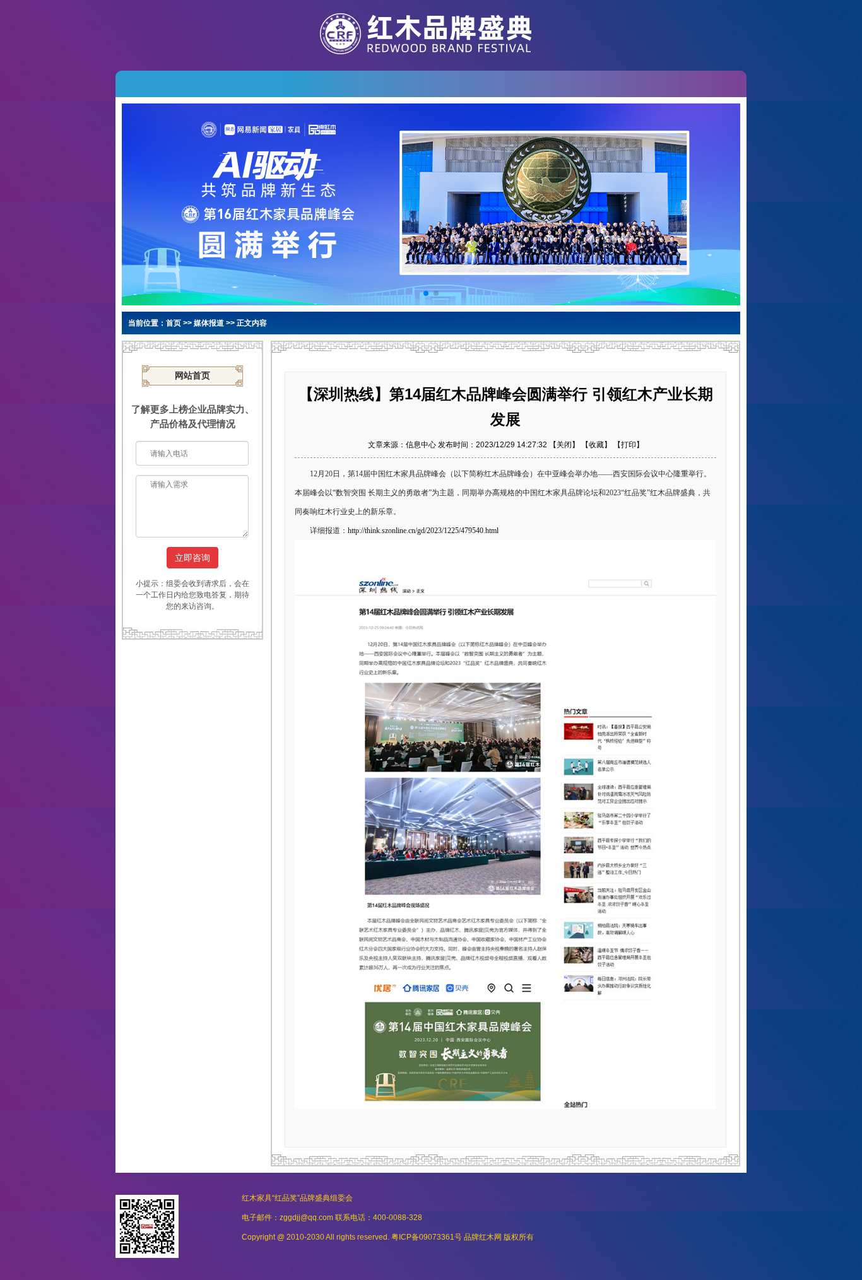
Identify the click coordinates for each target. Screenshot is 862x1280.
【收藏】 (596, 444)
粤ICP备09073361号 (426, 1237)
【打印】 (628, 444)
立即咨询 (192, 558)
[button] (425, 293)
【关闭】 (564, 444)
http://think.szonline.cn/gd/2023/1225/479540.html (423, 530)
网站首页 (192, 375)
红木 (486, 1237)
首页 (173, 323)
